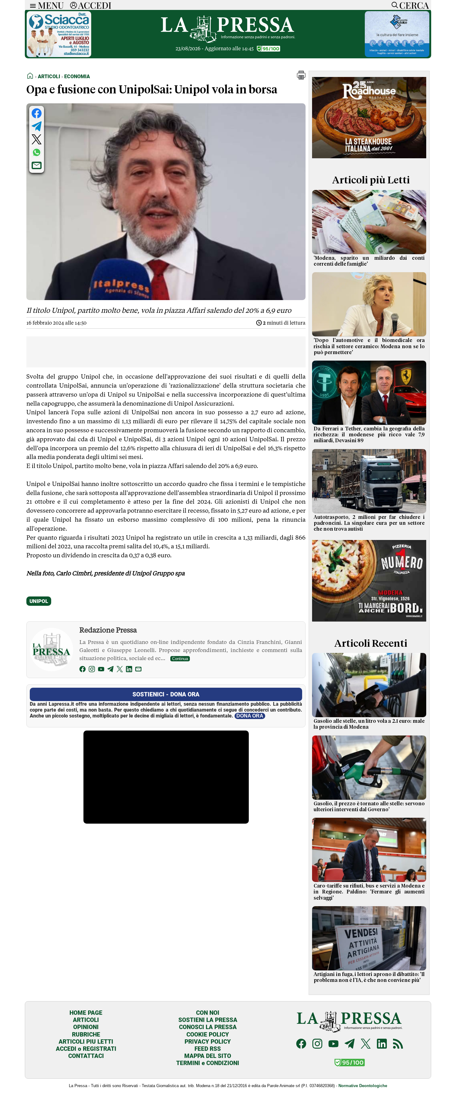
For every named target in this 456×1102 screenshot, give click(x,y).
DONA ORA (249, 715)
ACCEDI (94, 5)
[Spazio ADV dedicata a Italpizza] (369, 622)
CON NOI (207, 1012)
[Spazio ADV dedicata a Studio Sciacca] (59, 55)
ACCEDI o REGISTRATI (86, 1048)
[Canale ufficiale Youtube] (333, 1044)
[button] (301, 78)
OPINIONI (86, 1027)
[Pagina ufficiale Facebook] (301, 1044)
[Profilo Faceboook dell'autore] (82, 670)
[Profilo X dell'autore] (120, 670)
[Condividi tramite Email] (37, 165)
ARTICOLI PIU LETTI (86, 1041)
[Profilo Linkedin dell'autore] (129, 670)
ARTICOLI (86, 1019)
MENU (51, 5)
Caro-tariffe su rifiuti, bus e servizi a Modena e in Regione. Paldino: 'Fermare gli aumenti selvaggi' (369, 892)
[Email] (138, 670)
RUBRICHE (86, 1034)
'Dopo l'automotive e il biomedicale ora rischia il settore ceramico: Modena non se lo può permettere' (369, 346)
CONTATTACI (86, 1055)
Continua (180, 658)
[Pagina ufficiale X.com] (366, 1044)
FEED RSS (207, 1048)
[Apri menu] (31, 5)
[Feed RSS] (398, 1044)
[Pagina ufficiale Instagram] (317, 1044)
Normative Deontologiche (362, 1085)
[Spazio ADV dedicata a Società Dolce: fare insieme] (397, 55)
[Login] (73, 5)
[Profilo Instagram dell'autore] (92, 670)
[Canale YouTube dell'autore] (101, 670)
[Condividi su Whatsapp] (37, 152)
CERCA (414, 5)
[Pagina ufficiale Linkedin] (382, 1044)
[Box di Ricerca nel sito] (393, 5)
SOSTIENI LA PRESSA (207, 1019)
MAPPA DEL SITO (207, 1055)
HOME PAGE (85, 1012)
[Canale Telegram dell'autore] (110, 670)
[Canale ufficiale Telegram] (350, 1044)
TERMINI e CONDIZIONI (207, 1063)
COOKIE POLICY (207, 1034)
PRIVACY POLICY (208, 1041)
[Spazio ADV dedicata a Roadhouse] (369, 159)
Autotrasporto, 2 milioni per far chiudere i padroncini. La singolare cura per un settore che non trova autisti (369, 523)
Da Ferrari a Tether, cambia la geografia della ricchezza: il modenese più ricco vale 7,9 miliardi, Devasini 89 (369, 434)
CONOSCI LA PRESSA (208, 1027)
